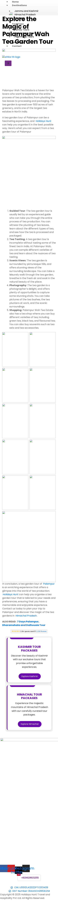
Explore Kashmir (30, 676)
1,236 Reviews (41, 631)
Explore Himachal (30, 724)
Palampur (49, 583)
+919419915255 (30, 877)
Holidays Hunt (43, 121)
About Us (9, 883)
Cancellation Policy (26, 883)
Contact (17, 46)
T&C (40, 883)
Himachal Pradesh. (26, 615)
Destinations (19, 5)
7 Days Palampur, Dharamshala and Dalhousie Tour (23, 623)
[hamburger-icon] (49, 2)
